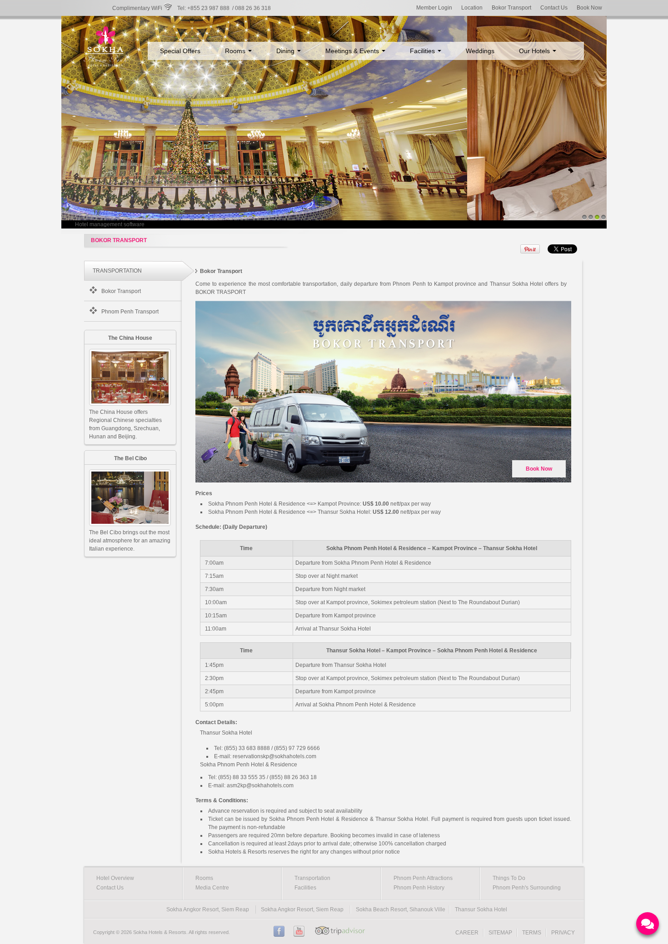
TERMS (531, 932)
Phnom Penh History (419, 887)
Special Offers (180, 51)
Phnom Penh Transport (130, 311)
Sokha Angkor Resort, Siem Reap (207, 909)
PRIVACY (563, 932)
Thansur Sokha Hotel (481, 909)
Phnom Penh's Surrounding (527, 887)
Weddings (480, 51)
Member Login (434, 8)
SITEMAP (500, 932)
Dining (286, 51)
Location (472, 8)
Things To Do (509, 878)
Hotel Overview (115, 878)
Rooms (236, 51)
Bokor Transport (511, 8)
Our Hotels (535, 51)
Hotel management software (110, 224)
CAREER (467, 932)
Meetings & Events (353, 51)
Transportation (312, 878)
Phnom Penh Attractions (423, 878)
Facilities (423, 51)
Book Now (589, 8)
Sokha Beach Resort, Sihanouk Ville (400, 909)
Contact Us (554, 8)
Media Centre (212, 887)
